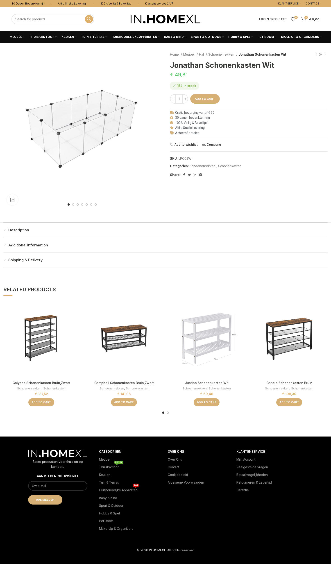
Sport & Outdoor (111, 505)
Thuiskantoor (110, 466)
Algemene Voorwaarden (186, 482)
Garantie (242, 490)
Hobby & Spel (109, 513)
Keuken (104, 475)
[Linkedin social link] (195, 175)
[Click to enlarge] (12, 199)
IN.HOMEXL (157, 550)
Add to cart (205, 98)
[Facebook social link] (184, 175)
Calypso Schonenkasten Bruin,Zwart (41, 383)
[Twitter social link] (189, 175)
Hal (202, 54)
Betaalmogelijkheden (252, 475)
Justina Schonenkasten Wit (207, 383)
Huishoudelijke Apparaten (118, 489)
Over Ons (175, 459)
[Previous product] (316, 54)
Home (175, 54)
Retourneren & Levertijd (254, 482)
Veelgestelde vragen (252, 467)
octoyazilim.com (165, 557)
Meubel (189, 54)
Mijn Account (245, 459)
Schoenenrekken (221, 54)
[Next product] (325, 54)
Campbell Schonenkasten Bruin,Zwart (124, 383)
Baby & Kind (108, 498)
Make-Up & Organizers (116, 528)
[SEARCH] (89, 19)
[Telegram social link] (201, 175)
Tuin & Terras (109, 482)
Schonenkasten (229, 166)
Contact (173, 467)
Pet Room (106, 521)
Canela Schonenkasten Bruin (289, 383)
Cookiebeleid (178, 475)
